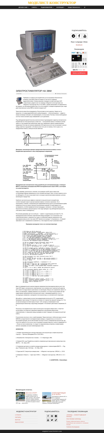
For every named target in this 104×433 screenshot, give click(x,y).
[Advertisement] (52, 18)
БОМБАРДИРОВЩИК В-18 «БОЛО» (59, 393)
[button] (28, 7)
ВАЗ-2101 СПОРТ (31, 393)
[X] (52, 420)
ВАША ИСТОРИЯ (19, 422)
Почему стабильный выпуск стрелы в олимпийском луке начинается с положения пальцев (77, 423)
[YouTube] (84, 36)
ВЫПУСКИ (17, 419)
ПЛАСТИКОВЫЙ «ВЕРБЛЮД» (73, 419)
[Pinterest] (52, 416)
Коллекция (60, 7)
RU (77, 45)
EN (79, 45)
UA (81, 45)
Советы (34, 7)
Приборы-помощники (61, 93)
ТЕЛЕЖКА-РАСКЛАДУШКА (72, 427)
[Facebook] (79, 36)
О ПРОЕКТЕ (18, 415)
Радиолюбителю (46, 7)
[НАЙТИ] (85, 7)
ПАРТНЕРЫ (18, 417)
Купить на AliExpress (79, 73)
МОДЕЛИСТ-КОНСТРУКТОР (52, 3)
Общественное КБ (74, 7)
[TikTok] (56, 420)
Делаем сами (23, 7)
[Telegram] (73, 36)
